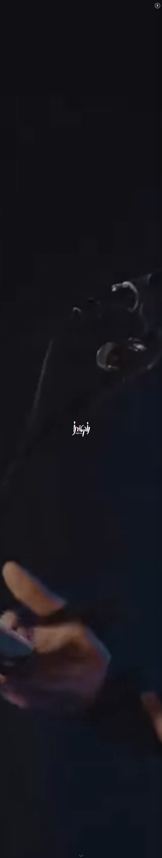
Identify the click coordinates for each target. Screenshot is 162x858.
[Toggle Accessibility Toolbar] (157, 5)
